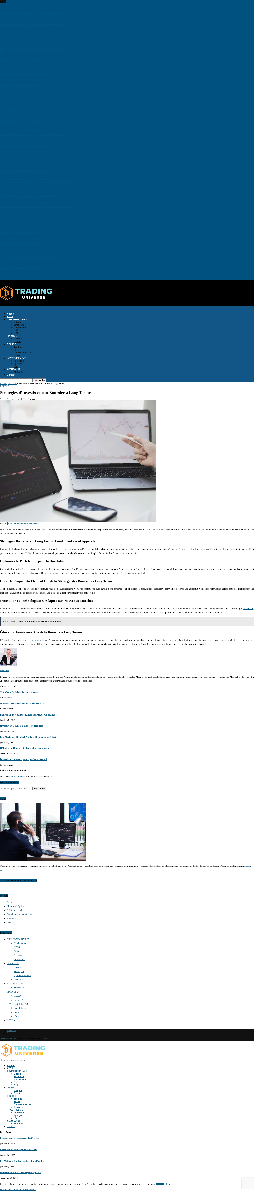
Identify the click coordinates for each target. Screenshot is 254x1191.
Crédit (17, 341)
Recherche (39, 380)
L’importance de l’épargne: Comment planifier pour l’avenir (28, 195)
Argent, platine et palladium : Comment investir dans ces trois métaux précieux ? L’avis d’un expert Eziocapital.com (54, 217)
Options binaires (22, 352)
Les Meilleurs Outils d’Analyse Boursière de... (22, 1161)
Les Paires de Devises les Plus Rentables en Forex (23, 237)
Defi (16, 330)
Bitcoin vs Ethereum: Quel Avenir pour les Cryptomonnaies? (28, 148)
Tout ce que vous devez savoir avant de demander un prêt (26, 220)
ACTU (10, 316)
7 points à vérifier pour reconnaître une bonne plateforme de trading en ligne (35, 201)
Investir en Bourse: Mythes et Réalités (18, 137)
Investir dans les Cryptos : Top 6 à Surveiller (20, 120)
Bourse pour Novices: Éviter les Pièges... (19, 1138)
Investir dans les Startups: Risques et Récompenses (23, 54)
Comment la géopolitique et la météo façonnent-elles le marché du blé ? (33, 76)
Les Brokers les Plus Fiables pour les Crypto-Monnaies (25, 104)
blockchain (248, 608)
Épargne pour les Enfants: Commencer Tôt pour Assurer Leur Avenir (31, 43)
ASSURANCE (13, 369)
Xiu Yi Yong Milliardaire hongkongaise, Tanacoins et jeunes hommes (32, 134)
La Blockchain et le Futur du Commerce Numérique (24, 26)
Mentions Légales (15, 906)
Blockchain (20, 327)
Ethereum (19, 325)
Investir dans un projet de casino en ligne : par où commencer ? (29, 223)
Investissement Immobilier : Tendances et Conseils (23, 45)
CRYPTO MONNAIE (17, 319)
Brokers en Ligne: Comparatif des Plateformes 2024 (24, 106)
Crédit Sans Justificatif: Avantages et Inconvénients (24, 56)
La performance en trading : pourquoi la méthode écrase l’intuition (31, 23)
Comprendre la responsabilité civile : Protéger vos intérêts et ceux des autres (35, 192)
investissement (34, 640)
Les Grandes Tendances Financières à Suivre (20, 70)
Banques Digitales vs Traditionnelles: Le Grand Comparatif (27, 87)
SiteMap (46, 1038)
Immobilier (20, 361)
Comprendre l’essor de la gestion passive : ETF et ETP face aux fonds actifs (35, 20)
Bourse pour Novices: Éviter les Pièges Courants (22, 129)
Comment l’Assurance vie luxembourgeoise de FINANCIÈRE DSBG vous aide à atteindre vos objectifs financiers (53, 123)
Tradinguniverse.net (8, 1038)
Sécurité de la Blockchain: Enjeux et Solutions (22, 112)
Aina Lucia (11, 399)
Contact (11, 374)
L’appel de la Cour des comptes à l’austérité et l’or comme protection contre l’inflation (40, 101)
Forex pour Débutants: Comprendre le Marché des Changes (27, 245)
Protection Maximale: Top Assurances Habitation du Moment (28, 156)
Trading (18, 347)
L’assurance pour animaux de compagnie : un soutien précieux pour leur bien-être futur (40, 190)
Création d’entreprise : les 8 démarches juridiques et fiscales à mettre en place (36, 206)
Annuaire (11, 918)
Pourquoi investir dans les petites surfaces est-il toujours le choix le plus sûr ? (36, 9)
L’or (16, 366)
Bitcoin (17, 322)
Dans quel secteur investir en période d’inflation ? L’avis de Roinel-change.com (37, 253)
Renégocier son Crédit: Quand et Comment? (20, 65)
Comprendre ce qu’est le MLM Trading (18, 198)
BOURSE (11, 344)
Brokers (18, 355)
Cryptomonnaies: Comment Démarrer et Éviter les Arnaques (28, 256)
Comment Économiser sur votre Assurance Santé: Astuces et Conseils (32, 165)
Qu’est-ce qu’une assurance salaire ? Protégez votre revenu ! (28, 212)
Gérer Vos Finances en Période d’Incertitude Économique (26, 73)
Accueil (11, 313)
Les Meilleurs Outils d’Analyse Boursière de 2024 (23, 140)
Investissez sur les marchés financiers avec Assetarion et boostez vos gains (34, 126)
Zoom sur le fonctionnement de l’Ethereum (20, 275)
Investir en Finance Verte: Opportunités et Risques (23, 79)
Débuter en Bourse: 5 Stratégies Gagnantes (20, 142)
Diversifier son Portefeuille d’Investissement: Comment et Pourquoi (31, 48)
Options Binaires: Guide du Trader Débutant (20, 259)
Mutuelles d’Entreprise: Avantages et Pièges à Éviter (24, 145)
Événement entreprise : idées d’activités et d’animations (26, 226)
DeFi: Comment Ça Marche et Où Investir (19, 40)
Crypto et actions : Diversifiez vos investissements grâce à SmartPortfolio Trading (38, 131)
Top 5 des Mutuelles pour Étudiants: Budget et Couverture (27, 167)
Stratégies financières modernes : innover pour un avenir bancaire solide (33, 184)
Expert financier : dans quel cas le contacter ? (21, 92)
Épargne (18, 363)
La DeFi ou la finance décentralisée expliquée (21, 273)
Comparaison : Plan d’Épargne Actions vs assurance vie (26, 203)
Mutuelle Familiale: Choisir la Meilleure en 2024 (23, 159)
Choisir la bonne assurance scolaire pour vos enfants (24, 178)
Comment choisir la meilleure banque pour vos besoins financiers (30, 214)
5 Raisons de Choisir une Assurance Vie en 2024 (22, 153)
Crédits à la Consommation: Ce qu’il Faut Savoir (22, 59)
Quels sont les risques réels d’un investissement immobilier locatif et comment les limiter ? (42, 15)
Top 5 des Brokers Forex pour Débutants (18, 90)
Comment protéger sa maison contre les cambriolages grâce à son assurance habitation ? (41, 4)
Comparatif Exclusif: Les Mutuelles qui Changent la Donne (28, 151)
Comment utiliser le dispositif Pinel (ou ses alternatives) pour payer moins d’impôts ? (39, 7)
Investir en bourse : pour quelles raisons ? (19, 278)
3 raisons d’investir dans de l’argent (16, 234)
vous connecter (18, 776)
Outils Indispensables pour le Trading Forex (20, 242)
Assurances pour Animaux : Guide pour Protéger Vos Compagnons (31, 162)
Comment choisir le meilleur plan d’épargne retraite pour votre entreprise (34, 173)
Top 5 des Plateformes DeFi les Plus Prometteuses (23, 29)
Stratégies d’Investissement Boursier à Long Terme (23, 109)
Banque (18, 338)
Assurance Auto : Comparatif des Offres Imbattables (24, 170)
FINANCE (12, 336)
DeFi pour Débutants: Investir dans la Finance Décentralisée (28, 115)
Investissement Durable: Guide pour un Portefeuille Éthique (28, 51)
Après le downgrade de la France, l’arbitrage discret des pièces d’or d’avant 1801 (37, 37)
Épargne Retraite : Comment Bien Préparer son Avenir (25, 31)
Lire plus (169, 1184)
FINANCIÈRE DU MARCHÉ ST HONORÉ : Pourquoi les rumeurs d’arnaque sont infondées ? (43, 117)
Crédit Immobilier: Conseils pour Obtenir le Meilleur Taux (27, 62)
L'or (16, 1016)
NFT (16, 333)
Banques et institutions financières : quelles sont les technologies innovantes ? (36, 181)
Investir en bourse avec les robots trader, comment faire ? (26, 248)
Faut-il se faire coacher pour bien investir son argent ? (25, 262)
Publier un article (15, 910)
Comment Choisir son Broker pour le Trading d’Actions (26, 95)
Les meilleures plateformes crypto (15, 187)
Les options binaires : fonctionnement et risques (22, 228)
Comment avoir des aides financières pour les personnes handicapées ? (33, 209)
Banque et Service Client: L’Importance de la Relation (25, 81)
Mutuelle (18, 372)
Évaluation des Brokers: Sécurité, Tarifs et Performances (26, 239)
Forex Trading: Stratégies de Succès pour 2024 (22, 98)
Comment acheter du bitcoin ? (14, 270)
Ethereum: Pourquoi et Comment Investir (19, 34)
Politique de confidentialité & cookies (18, 1189)
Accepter (160, 1184)
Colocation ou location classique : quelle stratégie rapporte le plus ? (32, 18)
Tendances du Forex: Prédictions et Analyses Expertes (25, 251)
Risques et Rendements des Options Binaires (21, 267)
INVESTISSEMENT (16, 358)
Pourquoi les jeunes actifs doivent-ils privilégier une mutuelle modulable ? (35, 12)
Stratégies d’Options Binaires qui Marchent (20, 264)
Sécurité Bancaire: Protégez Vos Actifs (17, 68)
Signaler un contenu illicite (19, 914)
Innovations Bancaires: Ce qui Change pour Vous (23, 84)
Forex (17, 349)
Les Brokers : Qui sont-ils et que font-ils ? (19, 231)
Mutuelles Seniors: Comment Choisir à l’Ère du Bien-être (26, 176)
